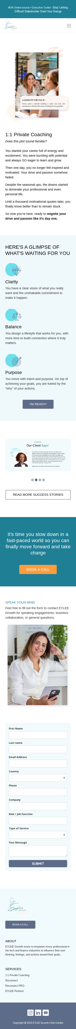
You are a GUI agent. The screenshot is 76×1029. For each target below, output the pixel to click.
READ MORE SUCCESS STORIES (38, 494)
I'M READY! (38, 404)
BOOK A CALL (38, 569)
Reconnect (11, 980)
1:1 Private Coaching (17, 975)
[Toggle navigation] (69, 25)
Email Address (18, 757)
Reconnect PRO (14, 985)
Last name (15, 742)
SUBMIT (38, 863)
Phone (13, 785)
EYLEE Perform (14, 990)
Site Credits (56, 1022)
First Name (16, 728)
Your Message (18, 842)
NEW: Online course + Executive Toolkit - (30, 7)
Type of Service (19, 828)
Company (15, 799)
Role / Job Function (21, 814)
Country (14, 771)
